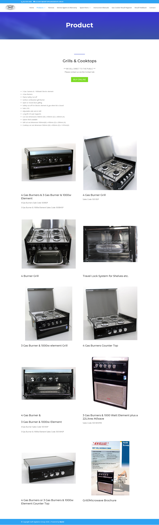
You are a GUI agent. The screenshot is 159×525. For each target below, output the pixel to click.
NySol (62, 522)
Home (31, 8)
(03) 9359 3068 (27, 2)
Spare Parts (84, 8)
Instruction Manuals (101, 8)
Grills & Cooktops (79, 60)
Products (40, 8)
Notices (51, 8)
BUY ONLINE (79, 79)
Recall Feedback (141, 8)
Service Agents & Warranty (67, 8)
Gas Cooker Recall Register (122, 8)
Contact (152, 8)
